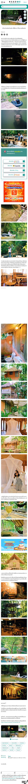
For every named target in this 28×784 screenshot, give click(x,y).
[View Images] (5, 728)
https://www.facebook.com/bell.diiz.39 (10, 722)
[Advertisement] (14, 306)
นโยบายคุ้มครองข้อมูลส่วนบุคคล (9, 778)
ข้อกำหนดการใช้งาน (17, 777)
